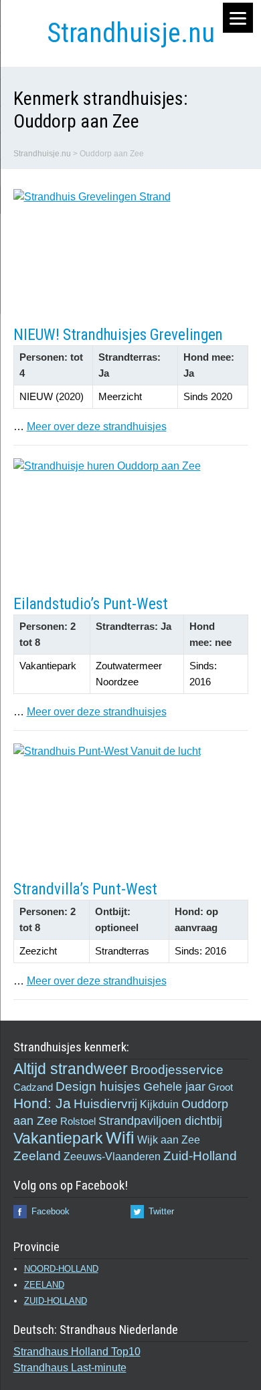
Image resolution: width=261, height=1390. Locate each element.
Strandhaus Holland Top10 (77, 1351)
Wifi (120, 1137)
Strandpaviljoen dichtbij (160, 1120)
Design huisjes (98, 1086)
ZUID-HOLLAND (55, 1301)
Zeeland (37, 1156)
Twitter (161, 1211)
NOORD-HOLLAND (61, 1269)
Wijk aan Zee (168, 1140)
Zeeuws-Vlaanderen (112, 1156)
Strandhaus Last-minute (69, 1367)
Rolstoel (78, 1121)
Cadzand (33, 1087)
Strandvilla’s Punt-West (85, 889)
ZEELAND (44, 1285)
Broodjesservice (177, 1070)
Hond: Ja (42, 1103)
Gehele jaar (174, 1086)
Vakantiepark (58, 1138)
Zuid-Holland (200, 1156)
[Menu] (238, 18)
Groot (220, 1087)
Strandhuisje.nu (131, 33)
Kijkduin (159, 1104)
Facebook (50, 1211)
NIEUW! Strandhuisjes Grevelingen (118, 335)
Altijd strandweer (70, 1069)
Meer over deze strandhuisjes (97, 426)
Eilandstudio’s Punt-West (90, 604)
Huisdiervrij (105, 1104)
